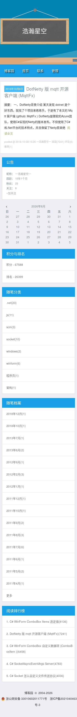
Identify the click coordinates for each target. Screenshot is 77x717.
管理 (55, 70)
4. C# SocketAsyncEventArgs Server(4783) (34, 664)
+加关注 (11, 193)
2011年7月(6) (15, 547)
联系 (40, 70)
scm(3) (10, 327)
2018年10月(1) (16, 426)
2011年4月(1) (15, 583)
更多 (9, 595)
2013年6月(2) (15, 450)
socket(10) (13, 339)
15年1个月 (21, 178)
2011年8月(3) (15, 535)
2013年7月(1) (15, 438)
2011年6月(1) (15, 559)
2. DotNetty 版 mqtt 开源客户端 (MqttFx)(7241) (36, 634)
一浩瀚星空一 (23, 174)
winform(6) (13, 363)
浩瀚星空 (34, 30)
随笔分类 (13, 292)
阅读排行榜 (15, 610)
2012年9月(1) (15, 462)
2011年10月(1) (16, 511)
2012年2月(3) (15, 474)
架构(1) (11, 388)
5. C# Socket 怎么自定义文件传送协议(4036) (35, 676)
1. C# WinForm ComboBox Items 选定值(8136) (36, 621)
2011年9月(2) (15, 523)
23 (16, 183)
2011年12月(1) (16, 498)
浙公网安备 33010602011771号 (26, 698)
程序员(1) (12, 375)
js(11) (10, 315)
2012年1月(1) (15, 486)
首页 (25, 70)
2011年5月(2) (15, 571)
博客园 (9, 70)
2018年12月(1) (16, 414)
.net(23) (11, 303)
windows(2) (13, 351)
